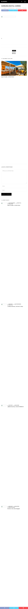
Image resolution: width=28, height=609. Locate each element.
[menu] (25, 1)
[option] (14, 69)
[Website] (13, 53)
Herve (5, 8)
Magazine (11, 203)
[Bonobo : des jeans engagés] (4, 555)
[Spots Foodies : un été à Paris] (14, 68)
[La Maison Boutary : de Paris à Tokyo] (4, 353)
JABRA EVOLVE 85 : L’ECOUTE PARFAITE (15, 406)
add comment (18, 8)
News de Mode (12, 507)
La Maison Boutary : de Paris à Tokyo (15, 306)
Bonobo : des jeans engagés (13, 508)
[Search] (21, 1)
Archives (11, 405)
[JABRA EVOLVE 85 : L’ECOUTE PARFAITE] (4, 454)
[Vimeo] (15, 53)
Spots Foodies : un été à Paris (7, 76)
